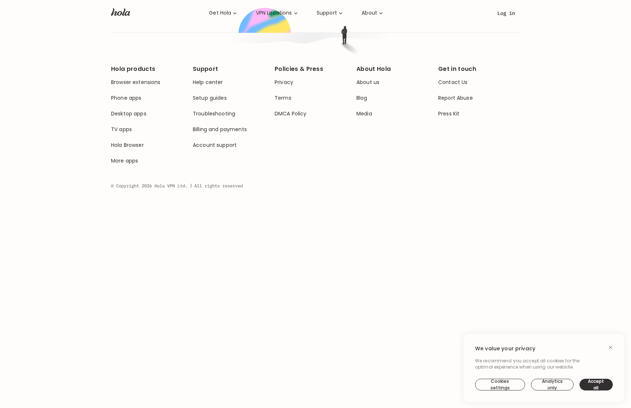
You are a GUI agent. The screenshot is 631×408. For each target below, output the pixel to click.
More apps (124, 160)
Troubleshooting (214, 113)
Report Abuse (455, 98)
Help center (208, 82)
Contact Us (452, 82)
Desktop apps (128, 113)
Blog (361, 98)
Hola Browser (127, 145)
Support (327, 12)
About (369, 12)
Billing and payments (220, 129)
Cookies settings (500, 384)
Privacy (284, 82)
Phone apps (126, 98)
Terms (283, 98)
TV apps (121, 129)
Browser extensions (136, 82)
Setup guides (210, 98)
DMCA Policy (291, 113)
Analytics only (552, 384)
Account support (215, 145)
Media (364, 113)
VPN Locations (274, 12)
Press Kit (448, 113)
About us (367, 82)
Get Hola (220, 12)
